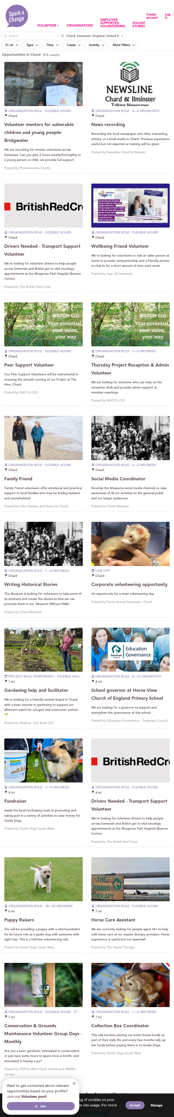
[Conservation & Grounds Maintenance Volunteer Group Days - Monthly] (43, 985)
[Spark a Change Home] (17, 16)
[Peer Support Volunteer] (43, 324)
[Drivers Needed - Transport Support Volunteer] (43, 206)
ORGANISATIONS (80, 25)
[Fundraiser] (43, 760)
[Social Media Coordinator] (130, 438)
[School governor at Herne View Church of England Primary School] (130, 650)
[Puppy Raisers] (43, 879)
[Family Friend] (43, 438)
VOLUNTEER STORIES (142, 24)
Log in (167, 15)
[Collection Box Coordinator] (130, 985)
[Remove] (122, 35)
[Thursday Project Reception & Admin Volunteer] (130, 324)
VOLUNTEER (46, 25)
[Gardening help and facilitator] (43, 650)
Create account (152, 15)
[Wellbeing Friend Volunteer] (130, 206)
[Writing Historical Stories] (43, 544)
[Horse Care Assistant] (130, 879)
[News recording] (130, 84)
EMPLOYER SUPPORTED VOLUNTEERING (112, 23)
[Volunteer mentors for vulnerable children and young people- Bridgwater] (43, 84)
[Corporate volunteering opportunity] (130, 544)
